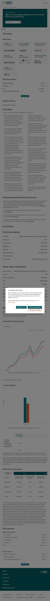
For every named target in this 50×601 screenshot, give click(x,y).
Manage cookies (34, 310)
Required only (21, 307)
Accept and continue (34, 307)
